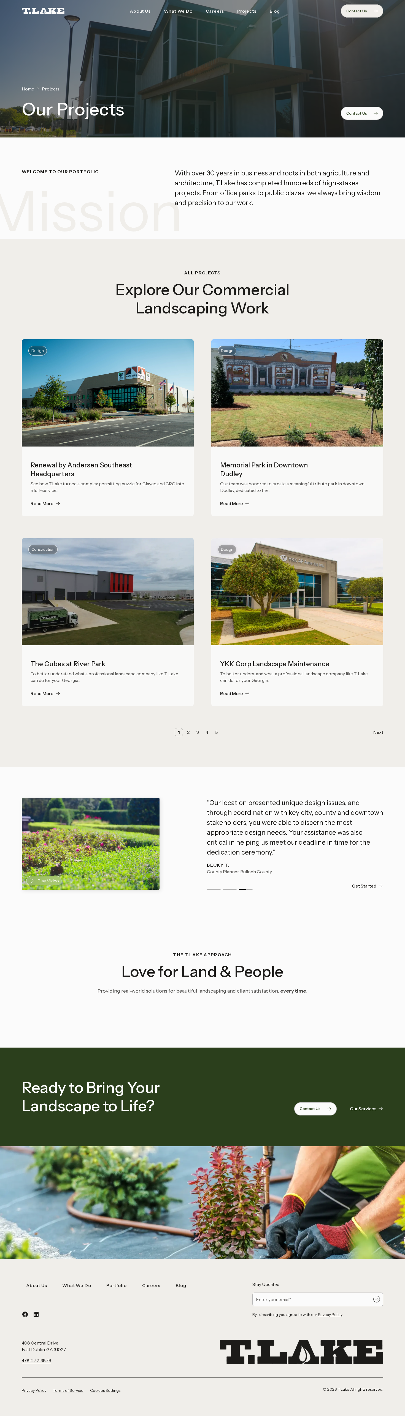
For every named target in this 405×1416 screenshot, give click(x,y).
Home (28, 89)
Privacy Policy (330, 1314)
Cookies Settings (105, 1390)
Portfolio (116, 1285)
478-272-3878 (36, 1360)
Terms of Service (68, 1390)
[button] (214, 889)
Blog (275, 11)
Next (378, 732)
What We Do (178, 11)
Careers (215, 11)
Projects (246, 11)
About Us (140, 11)
